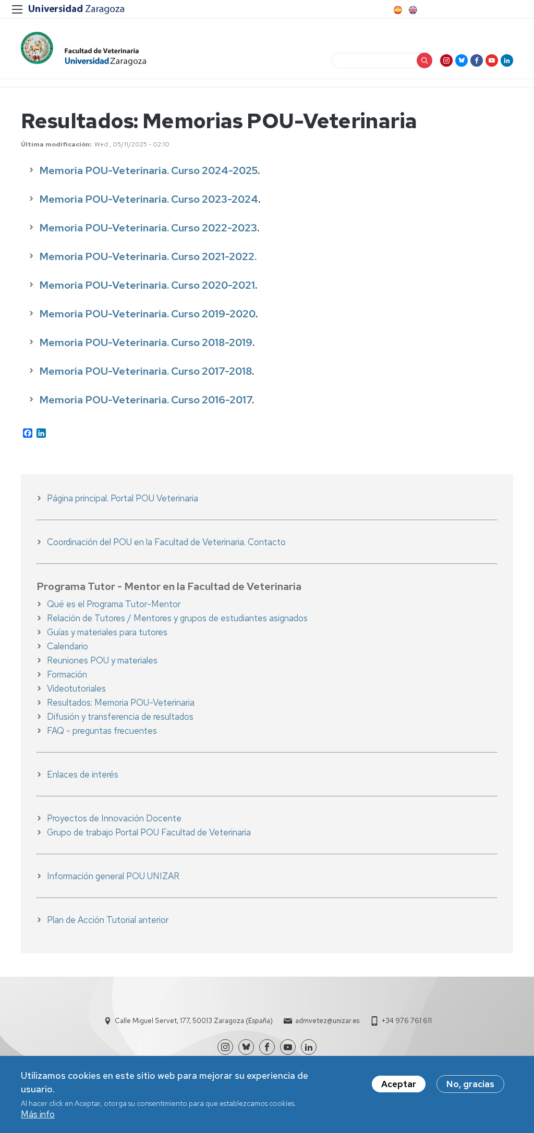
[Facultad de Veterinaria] (83, 49)
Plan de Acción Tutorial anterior (107, 920)
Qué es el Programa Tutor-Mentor (113, 604)
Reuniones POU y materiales (102, 660)
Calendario (67, 646)
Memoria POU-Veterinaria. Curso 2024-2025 (148, 170)
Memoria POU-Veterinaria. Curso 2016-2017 (145, 400)
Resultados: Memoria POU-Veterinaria (121, 702)
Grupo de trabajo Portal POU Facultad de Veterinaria (149, 832)
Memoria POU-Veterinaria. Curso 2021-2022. (148, 256)
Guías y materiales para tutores (107, 632)
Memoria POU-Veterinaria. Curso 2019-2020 (147, 314)
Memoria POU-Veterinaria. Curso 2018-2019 (145, 342)
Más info (38, 1114)
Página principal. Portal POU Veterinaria (122, 498)
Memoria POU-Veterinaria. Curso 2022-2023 (148, 228)
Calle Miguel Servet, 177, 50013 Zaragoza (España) (194, 1020)
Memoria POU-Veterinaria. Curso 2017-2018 (145, 371)
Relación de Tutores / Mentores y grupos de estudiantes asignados (177, 618)
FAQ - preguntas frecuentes (102, 730)
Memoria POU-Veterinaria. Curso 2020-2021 (147, 285)
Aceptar (398, 1084)
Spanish (397, 10)
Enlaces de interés (82, 774)
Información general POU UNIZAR (113, 876)
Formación (67, 674)
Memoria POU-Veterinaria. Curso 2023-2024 (148, 199)
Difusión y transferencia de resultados (120, 716)
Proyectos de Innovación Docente (114, 818)
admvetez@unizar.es (327, 1020)
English (412, 10)
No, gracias (470, 1084)
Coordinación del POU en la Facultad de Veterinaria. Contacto (166, 542)
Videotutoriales (76, 688)
